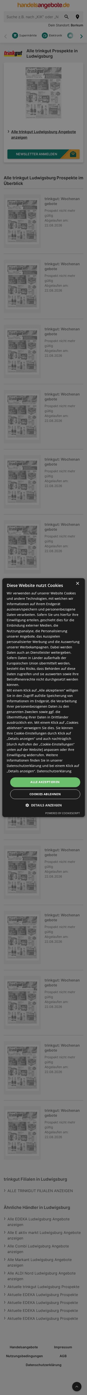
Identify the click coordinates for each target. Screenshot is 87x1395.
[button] (44, 805)
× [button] (77, 583)
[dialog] (43, 697)
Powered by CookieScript (62, 813)
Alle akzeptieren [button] (45, 782)
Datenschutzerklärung (54, 771)
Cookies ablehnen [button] (45, 794)
